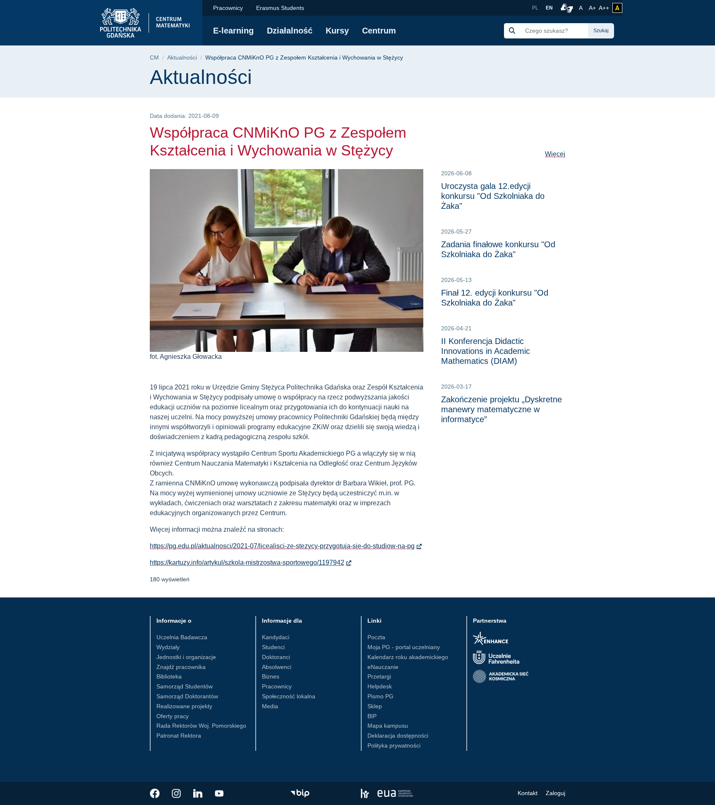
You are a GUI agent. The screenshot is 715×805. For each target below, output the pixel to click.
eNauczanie (382, 667)
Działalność (289, 30)
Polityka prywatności (393, 745)
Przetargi (379, 676)
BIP (372, 716)
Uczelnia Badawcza (181, 637)
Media (270, 706)
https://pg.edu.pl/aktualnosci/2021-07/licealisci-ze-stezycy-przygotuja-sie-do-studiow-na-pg (282, 545)
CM (154, 58)
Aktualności (182, 58)
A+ (593, 7)
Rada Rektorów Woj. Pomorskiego (201, 725)
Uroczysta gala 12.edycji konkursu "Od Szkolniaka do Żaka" (493, 196)
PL (535, 8)
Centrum (379, 30)
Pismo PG (380, 696)
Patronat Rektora (178, 735)
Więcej (555, 154)
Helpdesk (379, 686)
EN (549, 8)
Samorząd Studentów (184, 686)
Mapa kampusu (387, 725)
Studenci (273, 647)
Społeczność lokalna (288, 696)
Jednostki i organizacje (186, 657)
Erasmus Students (280, 8)
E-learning (233, 30)
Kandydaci (275, 637)
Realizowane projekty (184, 706)
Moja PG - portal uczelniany (403, 647)
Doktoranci (276, 657)
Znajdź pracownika (181, 667)
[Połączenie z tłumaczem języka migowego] (565, 7)
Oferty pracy (172, 716)
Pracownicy (228, 8)
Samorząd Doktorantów (187, 696)
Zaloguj (555, 793)
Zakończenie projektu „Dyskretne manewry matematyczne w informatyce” (501, 409)
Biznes (270, 676)
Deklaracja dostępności (397, 735)
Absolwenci (276, 667)
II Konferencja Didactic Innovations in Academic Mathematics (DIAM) (485, 351)
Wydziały (168, 647)
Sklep (374, 706)
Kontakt (527, 793)
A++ (604, 7)
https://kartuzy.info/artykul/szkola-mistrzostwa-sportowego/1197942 (247, 562)
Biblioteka (169, 676)
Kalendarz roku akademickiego (407, 657)
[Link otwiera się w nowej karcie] (155, 793)
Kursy (337, 30)
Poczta (376, 637)
